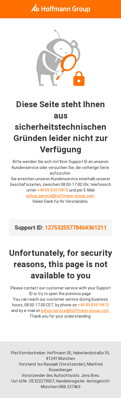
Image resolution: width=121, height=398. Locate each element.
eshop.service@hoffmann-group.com (60, 195)
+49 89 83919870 (52, 190)
